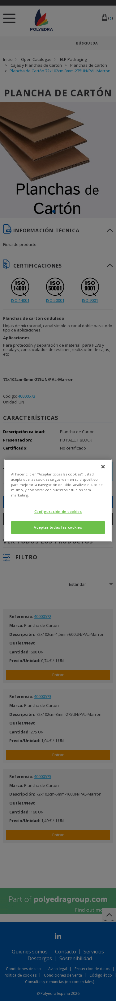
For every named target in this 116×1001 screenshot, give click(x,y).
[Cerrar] (103, 466)
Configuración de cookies (58, 511)
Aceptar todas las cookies (58, 527)
